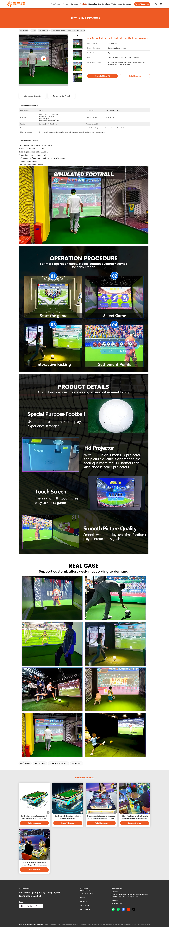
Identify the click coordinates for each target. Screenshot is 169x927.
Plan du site (39, 924)
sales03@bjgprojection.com (32, 906)
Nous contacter (85, 909)
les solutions (104, 4)
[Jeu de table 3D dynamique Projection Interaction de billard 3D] (67, 798)
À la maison (56, 4)
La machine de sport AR (58, 763)
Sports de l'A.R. (43, 30)
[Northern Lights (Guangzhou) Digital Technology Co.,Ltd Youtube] (128, 909)
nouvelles (92, 4)
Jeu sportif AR (77, 763)
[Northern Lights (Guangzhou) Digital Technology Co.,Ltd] (15, 4)
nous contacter (124, 4)
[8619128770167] (113, 909)
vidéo (113, 4)
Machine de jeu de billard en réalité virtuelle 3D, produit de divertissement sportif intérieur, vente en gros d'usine (34, 864)
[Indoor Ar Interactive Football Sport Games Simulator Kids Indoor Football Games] (43, 60)
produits (83, 4)
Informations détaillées (32, 96)
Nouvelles (83, 901)
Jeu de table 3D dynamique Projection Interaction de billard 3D (67, 817)
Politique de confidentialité (27, 924)
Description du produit (61, 96)
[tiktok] (133, 909)
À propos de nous (70, 4)
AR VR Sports (39, 763)
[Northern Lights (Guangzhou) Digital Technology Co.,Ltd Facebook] (123, 909)
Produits (33, 30)
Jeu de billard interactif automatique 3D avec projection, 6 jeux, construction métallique (34, 817)
